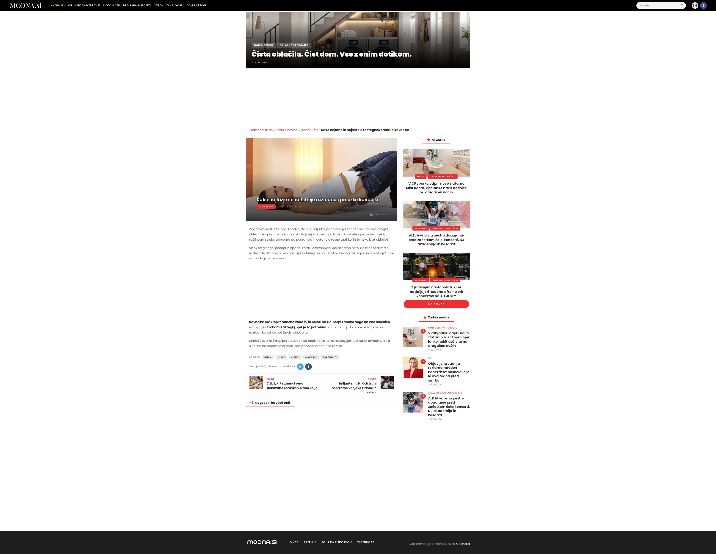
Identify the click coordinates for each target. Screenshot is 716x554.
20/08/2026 (435, 384)
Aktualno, (434, 392)
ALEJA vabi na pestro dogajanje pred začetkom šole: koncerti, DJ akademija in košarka (436, 239)
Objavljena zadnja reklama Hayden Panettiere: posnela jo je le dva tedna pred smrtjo (448, 372)
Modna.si (463, 543)
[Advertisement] (358, 96)
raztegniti (330, 357)
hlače (281, 357)
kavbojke (311, 357)
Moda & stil (309, 130)
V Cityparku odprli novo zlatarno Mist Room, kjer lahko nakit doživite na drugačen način (436, 187)
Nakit (420, 176)
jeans (295, 357)
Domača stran (261, 130)
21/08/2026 (434, 350)
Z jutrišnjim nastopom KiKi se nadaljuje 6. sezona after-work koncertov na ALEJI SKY (436, 291)
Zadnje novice (287, 130)
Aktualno (421, 228)
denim (268, 357)
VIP (429, 358)
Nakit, (431, 327)
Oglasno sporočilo (442, 176)
